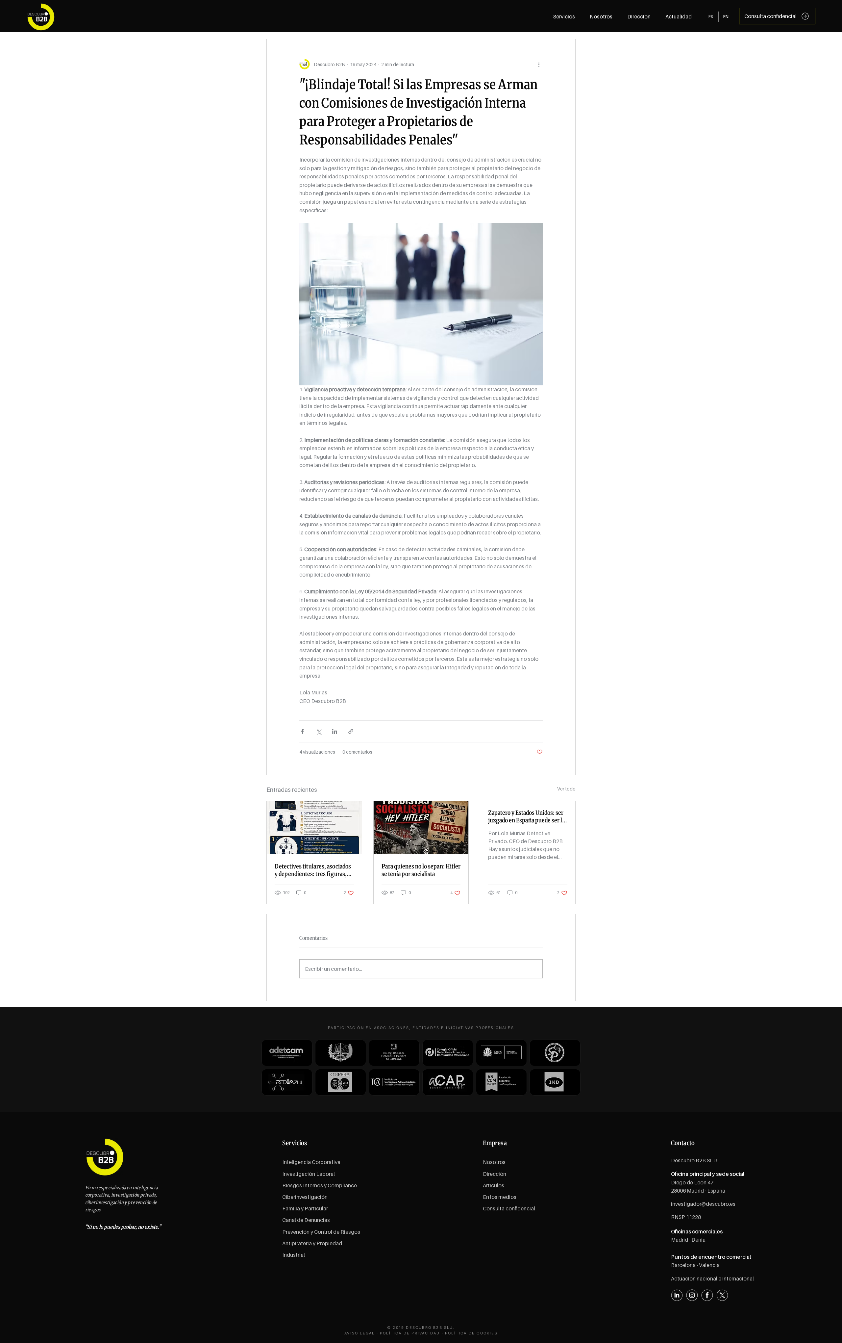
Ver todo (566, 788)
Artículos (493, 1185)
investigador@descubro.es (703, 1204)
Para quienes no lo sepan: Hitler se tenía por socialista (421, 870)
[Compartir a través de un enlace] (351, 731)
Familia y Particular (305, 1208)
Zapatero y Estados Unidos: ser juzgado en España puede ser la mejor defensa (526, 816)
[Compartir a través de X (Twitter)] (318, 731)
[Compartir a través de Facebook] (302, 731)
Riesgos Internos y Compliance (319, 1185)
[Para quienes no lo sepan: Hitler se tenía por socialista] (421, 827)
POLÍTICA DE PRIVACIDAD (410, 1333)
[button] (679, 16)
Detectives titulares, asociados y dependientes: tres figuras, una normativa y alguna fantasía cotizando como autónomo (314, 870)
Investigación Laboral (308, 1174)
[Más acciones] (539, 64)
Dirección (494, 1174)
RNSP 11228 (686, 1217)
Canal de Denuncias (306, 1220)
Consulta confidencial (509, 1208)
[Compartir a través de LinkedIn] (335, 731)
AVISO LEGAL (359, 1333)
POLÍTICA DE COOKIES (471, 1333)
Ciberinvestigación (305, 1197)
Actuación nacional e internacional (712, 1278)
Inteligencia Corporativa (311, 1162)
